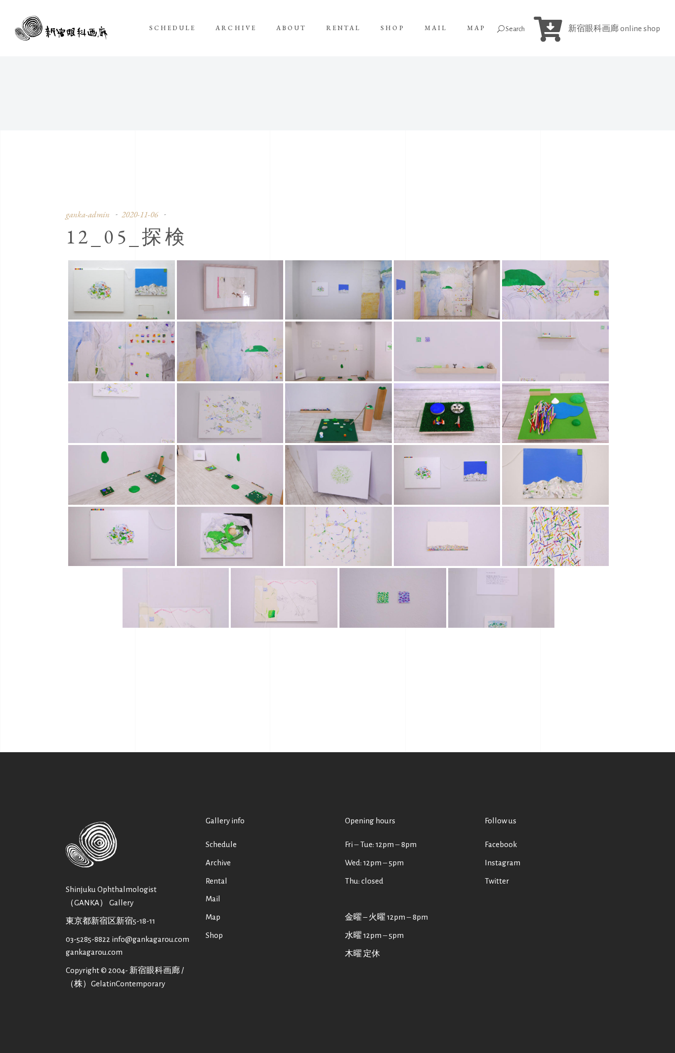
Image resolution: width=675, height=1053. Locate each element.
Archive (218, 862)
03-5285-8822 (88, 939)
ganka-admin (88, 214)
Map (213, 917)
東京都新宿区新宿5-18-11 (110, 921)
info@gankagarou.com (150, 939)
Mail (213, 898)
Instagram (502, 862)
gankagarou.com (94, 952)
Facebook (501, 844)
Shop (214, 935)
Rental (216, 881)
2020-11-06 (140, 214)
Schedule (221, 844)
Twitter (497, 881)
